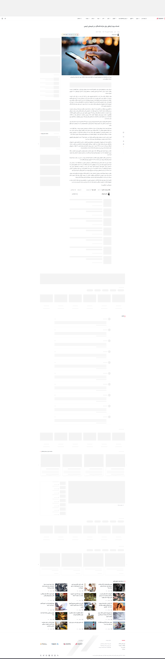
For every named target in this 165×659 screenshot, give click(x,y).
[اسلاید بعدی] (38, 144)
